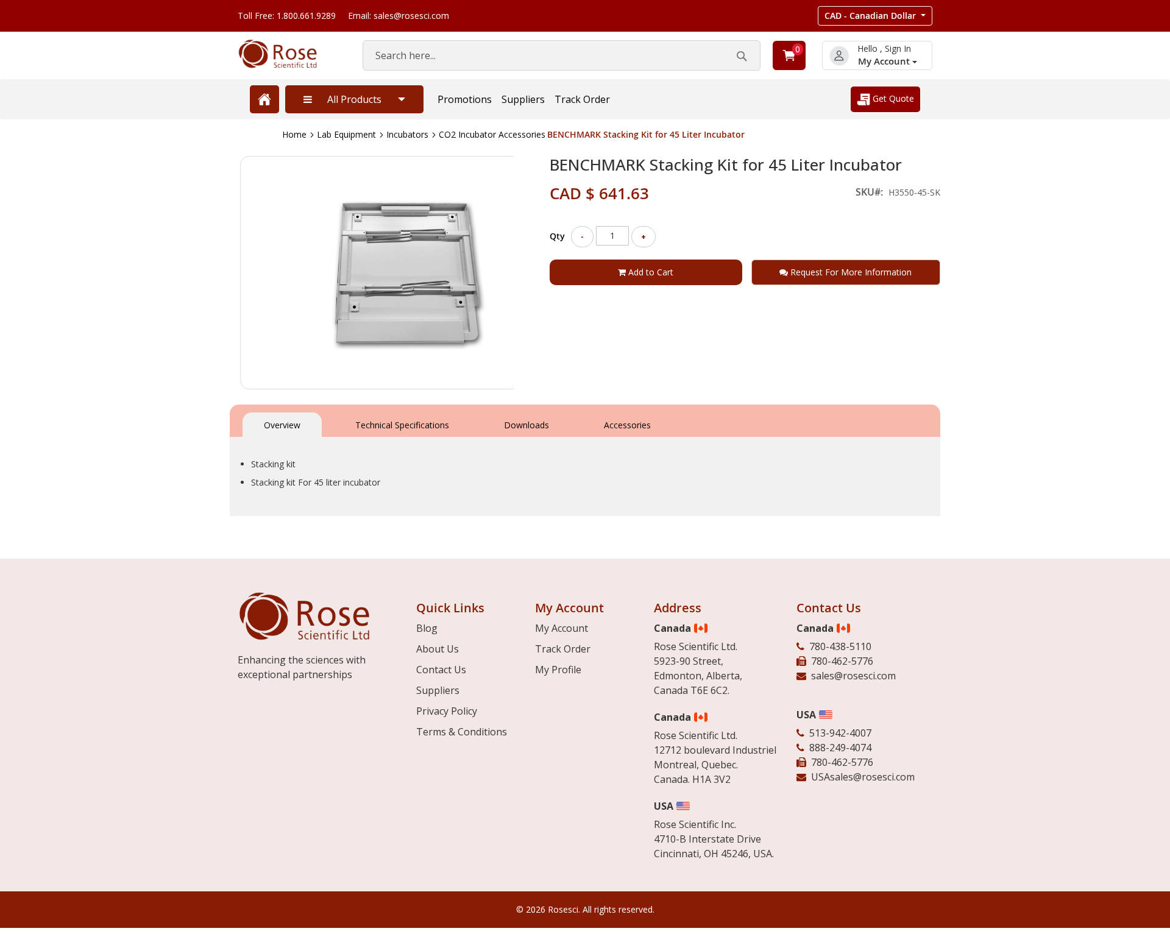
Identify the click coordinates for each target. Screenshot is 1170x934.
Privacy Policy (446, 711)
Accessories (627, 425)
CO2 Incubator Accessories (492, 134)
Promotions (465, 99)
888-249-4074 (840, 747)
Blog (427, 628)
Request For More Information (850, 272)
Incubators (407, 134)
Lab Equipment (346, 134)
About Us (437, 649)
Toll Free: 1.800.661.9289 (287, 15)
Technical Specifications (402, 425)
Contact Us (441, 669)
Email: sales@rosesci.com (398, 15)
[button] (875, 16)
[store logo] (288, 54)
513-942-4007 (840, 733)
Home (294, 134)
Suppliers (523, 99)
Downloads (526, 425)
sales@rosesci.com (853, 675)
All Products (354, 99)
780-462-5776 (842, 661)
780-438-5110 (840, 646)
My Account (885, 61)
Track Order (582, 99)
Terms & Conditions (461, 731)
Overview (282, 425)
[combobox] (561, 55)
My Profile (558, 669)
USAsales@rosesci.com (863, 777)
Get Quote (892, 98)
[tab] (282, 424)
